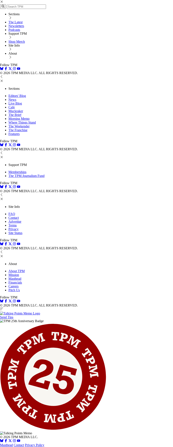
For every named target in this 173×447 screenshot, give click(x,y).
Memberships (17, 172)
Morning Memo (19, 118)
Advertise (14, 221)
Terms (12, 225)
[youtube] (18, 69)
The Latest (15, 22)
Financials (15, 282)
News (12, 99)
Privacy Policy (34, 445)
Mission (13, 275)
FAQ (11, 214)
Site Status (15, 233)
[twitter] (10, 441)
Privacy (13, 229)
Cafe (11, 107)
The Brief (14, 115)
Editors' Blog (17, 96)
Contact (13, 217)
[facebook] (6, 69)
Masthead (14, 278)
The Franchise (17, 130)
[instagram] (14, 69)
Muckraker (15, 111)
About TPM (16, 271)
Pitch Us (14, 290)
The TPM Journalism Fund (26, 176)
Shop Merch (16, 41)
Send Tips (6, 317)
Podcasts (14, 30)
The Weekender (19, 126)
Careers (13, 286)
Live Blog (15, 103)
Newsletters (16, 26)
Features (14, 134)
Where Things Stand (22, 122)
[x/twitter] (10, 69)
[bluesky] (1, 69)
